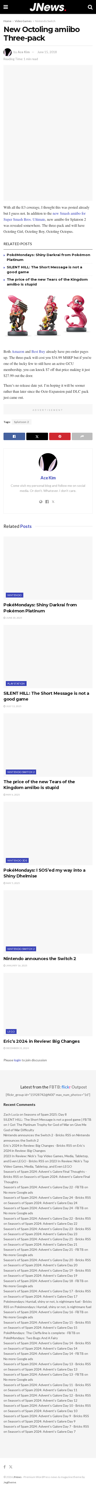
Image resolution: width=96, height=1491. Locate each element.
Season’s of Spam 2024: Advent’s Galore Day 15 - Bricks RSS (47, 1322)
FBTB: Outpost (68, 1087)
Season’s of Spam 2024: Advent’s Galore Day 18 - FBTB (43, 1281)
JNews (17, 1477)
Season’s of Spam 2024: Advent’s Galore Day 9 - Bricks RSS (46, 1416)
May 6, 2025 (13, 794)
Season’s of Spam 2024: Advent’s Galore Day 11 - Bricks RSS (47, 1385)
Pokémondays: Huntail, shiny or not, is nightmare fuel (52, 1307)
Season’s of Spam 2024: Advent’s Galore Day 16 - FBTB (43, 1312)
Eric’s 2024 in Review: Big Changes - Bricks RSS (37, 1145)
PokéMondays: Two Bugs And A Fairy (30, 1338)
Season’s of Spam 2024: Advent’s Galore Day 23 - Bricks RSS (47, 1229)
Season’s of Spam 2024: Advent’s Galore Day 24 (42, 1203)
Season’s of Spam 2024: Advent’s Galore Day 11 (42, 1390)
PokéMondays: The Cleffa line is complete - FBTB (39, 1333)
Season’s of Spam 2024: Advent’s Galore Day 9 (41, 1421)
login (17, 1060)
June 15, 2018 (47, 52)
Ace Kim (24, 52)
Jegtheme (9, 1482)
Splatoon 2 (21, 422)
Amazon (18, 351)
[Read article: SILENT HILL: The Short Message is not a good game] (48, 656)
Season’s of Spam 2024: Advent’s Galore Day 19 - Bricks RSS (47, 1270)
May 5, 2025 (13, 883)
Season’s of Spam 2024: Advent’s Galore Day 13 (42, 1369)
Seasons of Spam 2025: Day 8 (45, 1114)
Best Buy (38, 351)
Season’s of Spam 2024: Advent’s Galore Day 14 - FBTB (43, 1353)
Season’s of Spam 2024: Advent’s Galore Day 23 (42, 1234)
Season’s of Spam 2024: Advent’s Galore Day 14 (42, 1348)
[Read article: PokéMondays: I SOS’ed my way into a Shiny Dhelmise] (48, 833)
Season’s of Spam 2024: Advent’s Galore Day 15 (42, 1327)
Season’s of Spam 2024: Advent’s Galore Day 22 (42, 1223)
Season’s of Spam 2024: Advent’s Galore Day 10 (42, 1411)
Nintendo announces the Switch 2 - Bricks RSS (37, 1135)
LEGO (11, 1031)
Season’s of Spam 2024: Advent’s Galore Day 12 (42, 1400)
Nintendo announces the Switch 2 (39, 958)
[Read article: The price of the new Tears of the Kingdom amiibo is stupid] (48, 745)
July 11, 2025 (13, 706)
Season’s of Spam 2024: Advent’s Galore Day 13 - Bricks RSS (47, 1364)
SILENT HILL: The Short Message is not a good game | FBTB (47, 1119)
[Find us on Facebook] (4, 1467)
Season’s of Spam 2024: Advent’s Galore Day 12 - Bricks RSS (47, 1395)
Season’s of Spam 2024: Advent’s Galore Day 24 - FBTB (43, 1208)
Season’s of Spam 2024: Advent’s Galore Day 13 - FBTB (43, 1374)
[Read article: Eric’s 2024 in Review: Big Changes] (48, 1004)
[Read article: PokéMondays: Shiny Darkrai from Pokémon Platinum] (48, 568)
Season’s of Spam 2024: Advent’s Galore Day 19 (42, 1275)
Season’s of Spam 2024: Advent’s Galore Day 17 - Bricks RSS (47, 1291)
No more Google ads (18, 1192)
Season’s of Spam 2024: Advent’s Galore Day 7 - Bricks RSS (46, 1426)
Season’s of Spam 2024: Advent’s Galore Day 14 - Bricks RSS (47, 1343)
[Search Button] (90, 7)
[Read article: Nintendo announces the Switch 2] (48, 922)
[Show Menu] (5, 7)
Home (7, 21)
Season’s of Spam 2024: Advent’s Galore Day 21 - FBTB (43, 1249)
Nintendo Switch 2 (20, 771)
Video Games (23, 21)
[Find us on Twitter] (11, 1467)
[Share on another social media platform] (82, 436)
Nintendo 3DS (17, 860)
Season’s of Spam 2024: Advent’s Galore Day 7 (41, 1431)
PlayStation (16, 683)
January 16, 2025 (16, 965)
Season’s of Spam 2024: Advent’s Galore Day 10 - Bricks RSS (47, 1405)
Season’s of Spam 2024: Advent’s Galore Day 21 (42, 1244)
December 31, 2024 (17, 1048)
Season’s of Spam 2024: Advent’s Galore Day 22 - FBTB (43, 1187)
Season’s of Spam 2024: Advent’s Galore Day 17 (42, 1296)
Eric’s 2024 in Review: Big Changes (41, 1041)
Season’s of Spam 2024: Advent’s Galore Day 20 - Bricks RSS (47, 1260)
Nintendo (14, 595)
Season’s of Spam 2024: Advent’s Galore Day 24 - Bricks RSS (47, 1197)
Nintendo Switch (45, 21)
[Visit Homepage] (48, 7)
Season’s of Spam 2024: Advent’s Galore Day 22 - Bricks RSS (47, 1218)
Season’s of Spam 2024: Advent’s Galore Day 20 (42, 1265)
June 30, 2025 (14, 617)
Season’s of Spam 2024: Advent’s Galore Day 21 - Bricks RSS (47, 1239)
